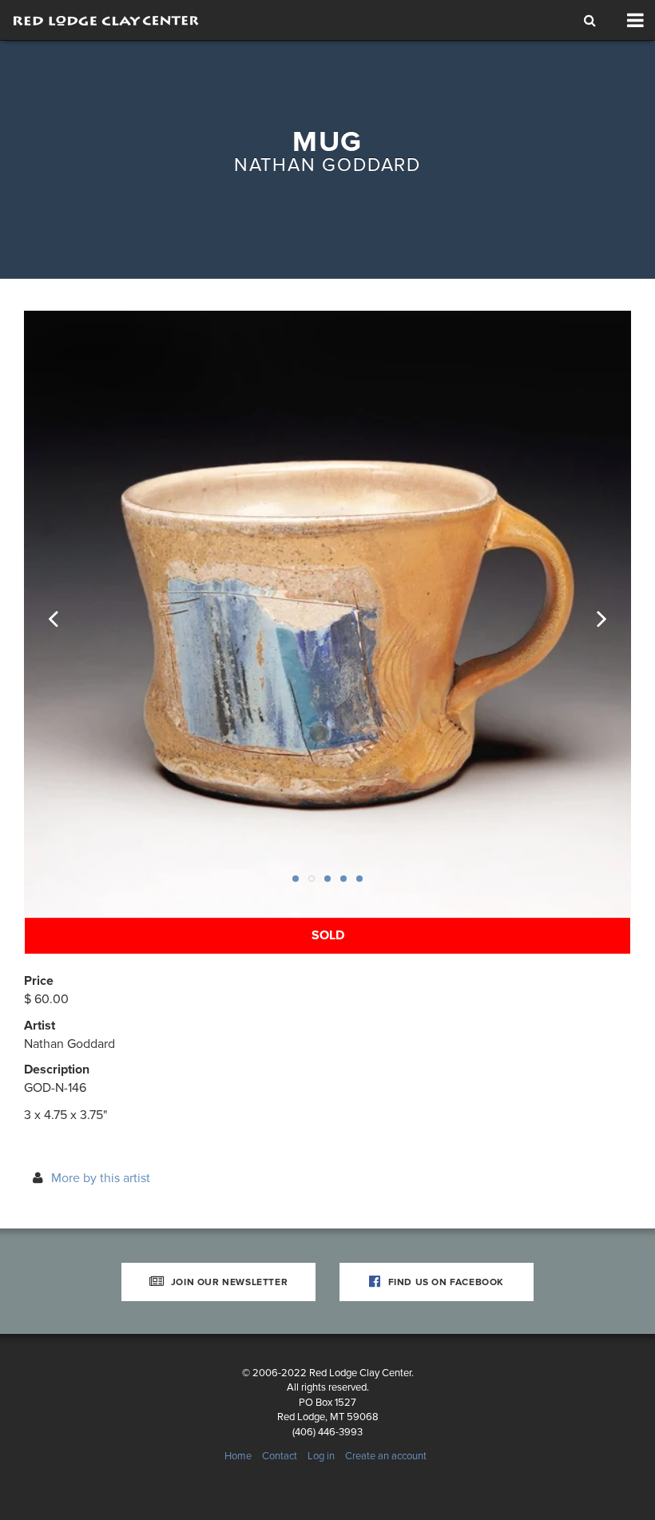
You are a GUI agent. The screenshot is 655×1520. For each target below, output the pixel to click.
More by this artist (100, 1178)
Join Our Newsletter (228, 1282)
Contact (279, 1456)
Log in (321, 1456)
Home (238, 1456)
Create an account (386, 1456)
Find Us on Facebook (444, 1282)
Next (591, 614)
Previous (64, 614)
